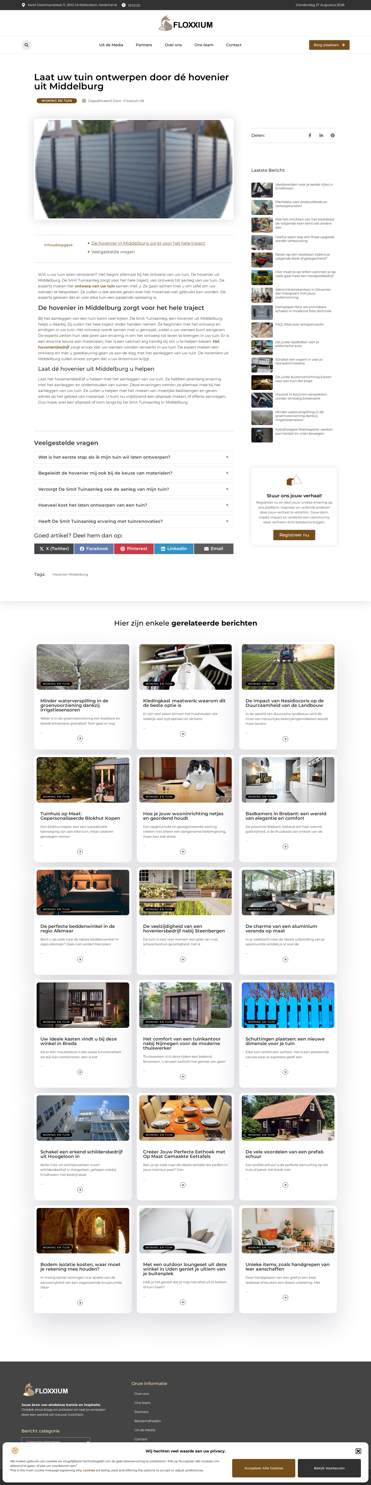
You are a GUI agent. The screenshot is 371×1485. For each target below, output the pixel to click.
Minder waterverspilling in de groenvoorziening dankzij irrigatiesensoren (299, 416)
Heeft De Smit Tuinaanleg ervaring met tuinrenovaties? (133, 521)
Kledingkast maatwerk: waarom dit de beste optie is (184, 703)
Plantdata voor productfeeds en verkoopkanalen (301, 204)
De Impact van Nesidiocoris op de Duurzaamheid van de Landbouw (285, 703)
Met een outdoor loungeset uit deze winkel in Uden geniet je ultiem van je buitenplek (185, 1269)
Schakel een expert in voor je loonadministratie (299, 361)
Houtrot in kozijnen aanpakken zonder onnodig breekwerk (301, 396)
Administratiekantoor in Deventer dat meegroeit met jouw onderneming (303, 293)
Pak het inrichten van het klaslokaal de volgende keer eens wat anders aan (304, 223)
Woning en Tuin (57, 101)
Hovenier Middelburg (70, 574)
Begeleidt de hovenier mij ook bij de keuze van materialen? (133, 473)
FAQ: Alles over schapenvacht (299, 324)
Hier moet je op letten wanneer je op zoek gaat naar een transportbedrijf (305, 274)
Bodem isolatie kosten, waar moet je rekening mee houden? (80, 1267)
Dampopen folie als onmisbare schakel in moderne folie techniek (303, 309)
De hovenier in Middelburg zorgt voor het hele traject (148, 243)
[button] (358, 1451)
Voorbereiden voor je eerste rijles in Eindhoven (304, 186)
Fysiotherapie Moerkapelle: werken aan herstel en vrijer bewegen (304, 431)
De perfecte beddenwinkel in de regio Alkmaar (77, 929)
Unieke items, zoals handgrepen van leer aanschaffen (288, 1267)
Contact (234, 44)
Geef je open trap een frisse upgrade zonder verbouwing (304, 239)
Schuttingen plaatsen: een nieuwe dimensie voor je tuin (285, 1041)
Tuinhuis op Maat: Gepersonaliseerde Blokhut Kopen (80, 816)
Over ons (173, 44)
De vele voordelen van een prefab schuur (285, 1154)
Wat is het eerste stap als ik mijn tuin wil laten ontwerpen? (133, 457)
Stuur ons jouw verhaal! (294, 496)
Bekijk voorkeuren (329, 1468)
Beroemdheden (148, 1421)
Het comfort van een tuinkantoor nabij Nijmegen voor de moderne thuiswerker (182, 1043)
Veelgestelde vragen (113, 251)
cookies (89, 1470)
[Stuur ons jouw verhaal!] (294, 479)
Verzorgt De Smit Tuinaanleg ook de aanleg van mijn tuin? (133, 489)
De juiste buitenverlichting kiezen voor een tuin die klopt (303, 379)
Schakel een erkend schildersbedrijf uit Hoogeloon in (81, 1154)
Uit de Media (111, 44)
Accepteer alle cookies (264, 1468)
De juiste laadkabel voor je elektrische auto (297, 344)
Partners (144, 44)
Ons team (204, 44)
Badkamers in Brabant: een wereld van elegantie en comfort (286, 816)
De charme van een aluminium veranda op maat (281, 929)
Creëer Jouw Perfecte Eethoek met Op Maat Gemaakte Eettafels (184, 1154)
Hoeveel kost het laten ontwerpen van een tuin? (133, 505)
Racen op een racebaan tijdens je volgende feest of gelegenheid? (302, 256)
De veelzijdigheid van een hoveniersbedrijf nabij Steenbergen (184, 929)
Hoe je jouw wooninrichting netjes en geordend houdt (183, 816)
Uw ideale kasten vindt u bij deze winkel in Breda (78, 1041)
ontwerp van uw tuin (95, 286)
